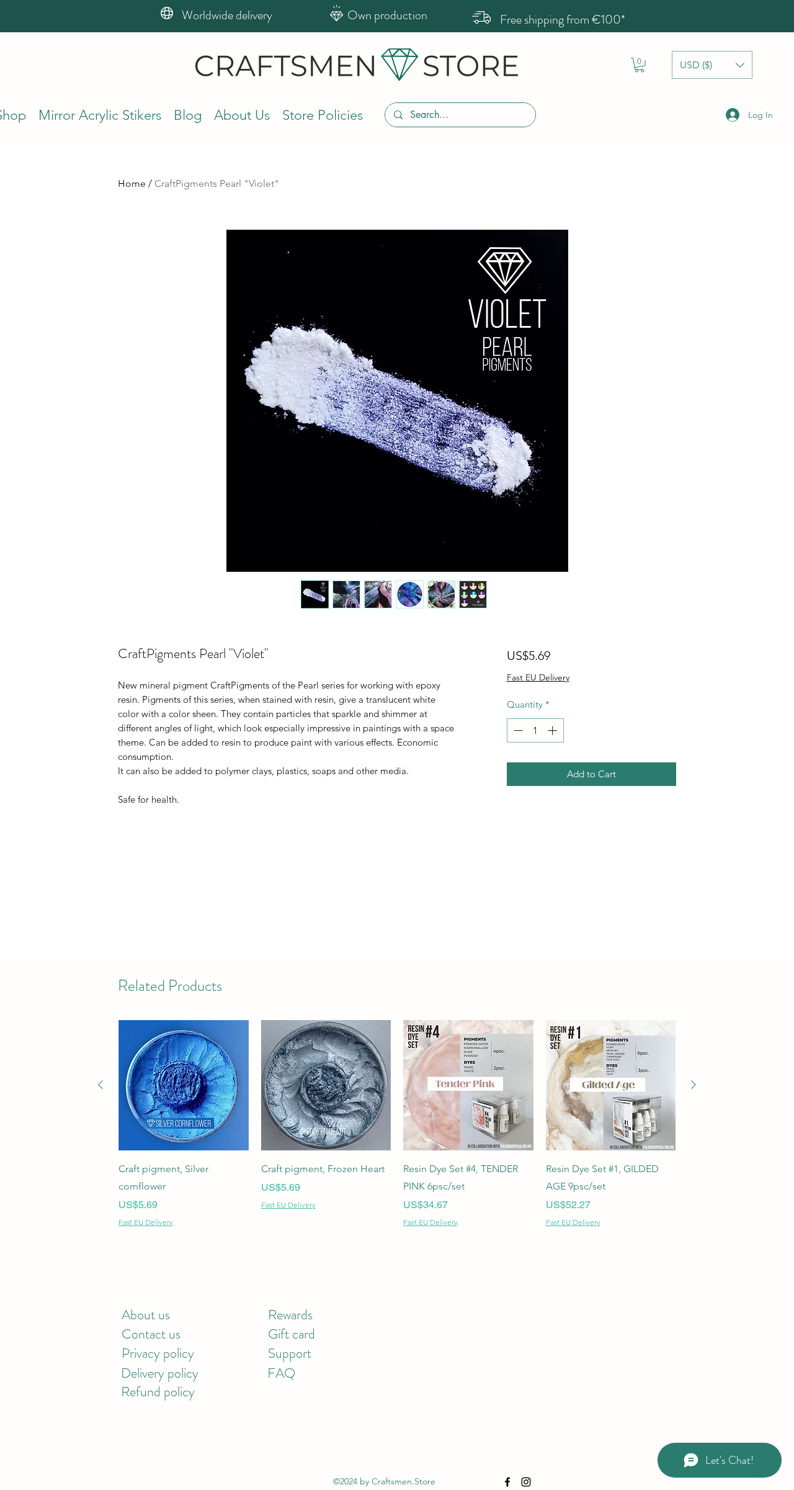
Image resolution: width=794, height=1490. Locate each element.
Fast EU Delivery (538, 677)
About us (146, 1314)
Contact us (151, 1333)
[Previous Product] (100, 1084)
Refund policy (158, 1391)
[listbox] (712, 65)
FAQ (281, 1373)
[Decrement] (517, 730)
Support (289, 1353)
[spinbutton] (535, 730)
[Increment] (553, 730)
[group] (397, 1132)
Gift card (291, 1333)
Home (132, 183)
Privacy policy (158, 1353)
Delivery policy (159, 1373)
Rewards (290, 1314)
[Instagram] (526, 1482)
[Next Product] (693, 1084)
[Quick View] (183, 1085)
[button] (639, 65)
